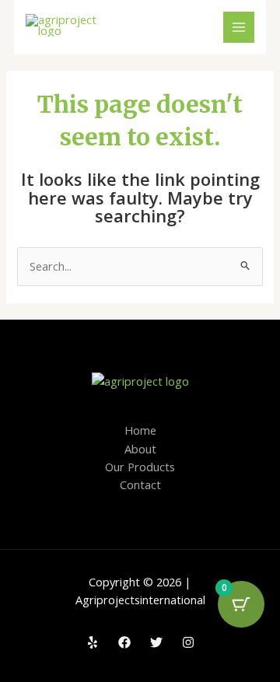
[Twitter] (156, 642)
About (140, 448)
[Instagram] (188, 642)
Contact (140, 484)
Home (140, 430)
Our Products (140, 466)
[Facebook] (124, 642)
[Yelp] (92, 642)
